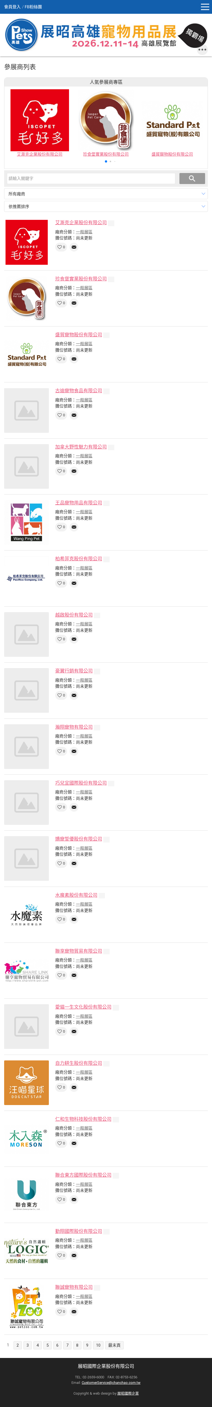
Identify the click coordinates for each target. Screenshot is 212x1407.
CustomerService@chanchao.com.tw (111, 1383)
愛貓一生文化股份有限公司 (83, 1007)
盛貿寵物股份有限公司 (78, 334)
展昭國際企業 (128, 1393)
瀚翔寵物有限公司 (74, 727)
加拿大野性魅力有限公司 (81, 447)
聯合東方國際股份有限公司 (83, 1175)
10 (98, 1345)
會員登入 (12, 6)
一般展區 (84, 231)
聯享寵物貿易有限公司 (78, 951)
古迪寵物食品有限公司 (78, 390)
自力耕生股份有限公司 (78, 1063)
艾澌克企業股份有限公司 (81, 222)
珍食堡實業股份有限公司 (81, 279)
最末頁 (114, 1345)
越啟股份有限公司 (74, 615)
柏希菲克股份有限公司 (78, 558)
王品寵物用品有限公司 (78, 503)
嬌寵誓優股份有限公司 (78, 839)
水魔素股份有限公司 (76, 895)
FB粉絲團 (33, 6)
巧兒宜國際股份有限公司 (81, 783)
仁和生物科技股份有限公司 (83, 1119)
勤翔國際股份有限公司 (78, 1231)
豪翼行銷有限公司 (74, 671)
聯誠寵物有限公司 (74, 1287)
